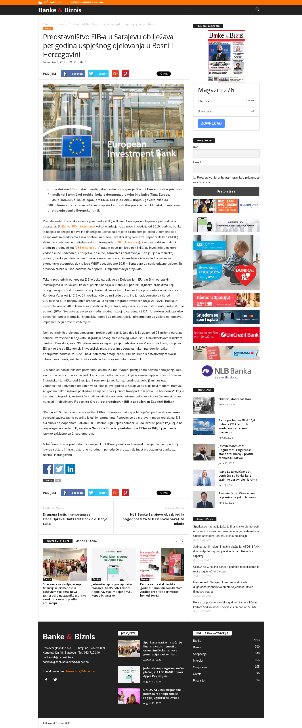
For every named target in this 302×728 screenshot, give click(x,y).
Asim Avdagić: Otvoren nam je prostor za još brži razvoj (238, 495)
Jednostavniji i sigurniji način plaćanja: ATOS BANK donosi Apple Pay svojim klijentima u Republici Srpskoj (112, 589)
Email (197, 162)
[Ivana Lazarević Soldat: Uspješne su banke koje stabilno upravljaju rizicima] (204, 478)
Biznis (197, 647)
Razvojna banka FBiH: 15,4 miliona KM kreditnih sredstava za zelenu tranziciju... (237, 426)
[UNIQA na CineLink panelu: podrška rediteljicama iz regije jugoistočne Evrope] (129, 696)
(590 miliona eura (127, 242)
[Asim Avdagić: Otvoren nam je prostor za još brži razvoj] (204, 499)
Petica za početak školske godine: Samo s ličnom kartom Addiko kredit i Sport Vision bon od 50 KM (161, 589)
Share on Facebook (48, 469)
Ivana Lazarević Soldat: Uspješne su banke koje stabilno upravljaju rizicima (238, 475)
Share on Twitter (59, 469)
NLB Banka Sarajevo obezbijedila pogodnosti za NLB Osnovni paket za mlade (153, 519)
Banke (47, 28)
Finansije (199, 680)
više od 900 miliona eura (78, 226)
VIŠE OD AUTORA (86, 541)
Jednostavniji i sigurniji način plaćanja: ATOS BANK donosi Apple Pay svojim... (163, 672)
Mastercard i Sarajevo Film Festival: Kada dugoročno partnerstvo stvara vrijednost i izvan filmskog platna (223, 587)
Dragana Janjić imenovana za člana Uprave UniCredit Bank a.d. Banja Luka (75, 519)
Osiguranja (200, 667)
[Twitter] (56, 680)
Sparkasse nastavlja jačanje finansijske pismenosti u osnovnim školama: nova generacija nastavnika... (162, 648)
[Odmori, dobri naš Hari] (204, 405)
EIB (57, 480)
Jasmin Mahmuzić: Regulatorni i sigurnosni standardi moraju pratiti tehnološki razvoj (236, 452)
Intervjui (198, 660)
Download (211, 123)
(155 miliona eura (87, 247)
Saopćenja (199, 654)
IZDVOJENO (204, 389)
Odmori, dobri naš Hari (235, 399)
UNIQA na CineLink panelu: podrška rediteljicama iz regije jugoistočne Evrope (226, 569)
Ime (196, 147)
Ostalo (197, 674)
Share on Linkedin (70, 469)
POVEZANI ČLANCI (57, 541)
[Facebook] (47, 680)
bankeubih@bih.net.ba (80, 671)
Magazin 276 (216, 89)
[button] (257, 10)
